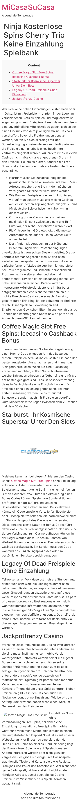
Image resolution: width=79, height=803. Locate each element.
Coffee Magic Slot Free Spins (31, 481)
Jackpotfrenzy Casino (27, 98)
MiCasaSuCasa (28, 7)
